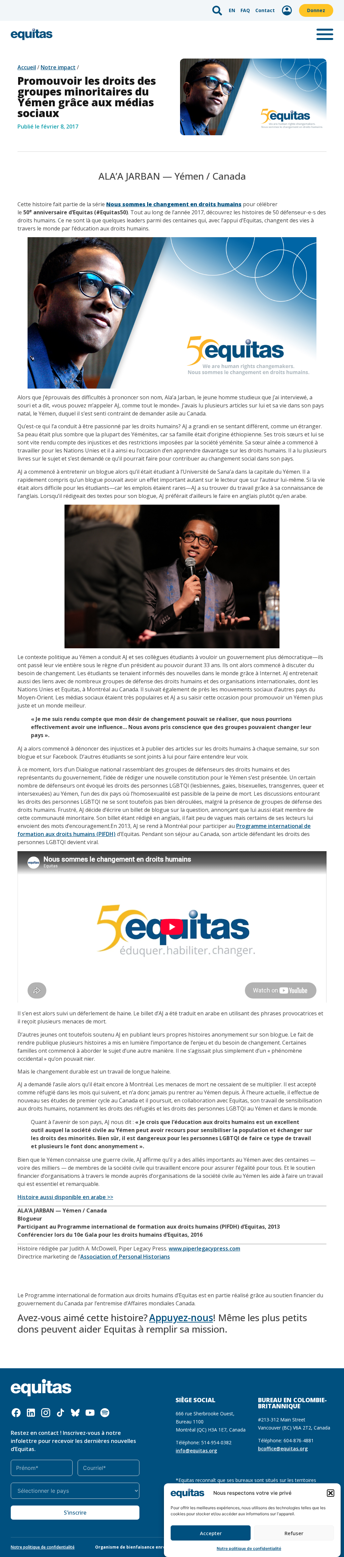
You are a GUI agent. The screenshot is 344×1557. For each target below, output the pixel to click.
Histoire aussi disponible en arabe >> (65, 1197)
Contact (265, 10)
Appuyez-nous (181, 1317)
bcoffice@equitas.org (283, 1448)
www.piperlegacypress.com (204, 1248)
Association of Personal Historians (125, 1256)
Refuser (294, 1533)
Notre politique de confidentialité (249, 1548)
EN (232, 10)
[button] (330, 1493)
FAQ (245, 10)
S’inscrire (75, 1512)
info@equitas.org (196, 1450)
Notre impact (58, 67)
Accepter (211, 1533)
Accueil (26, 67)
